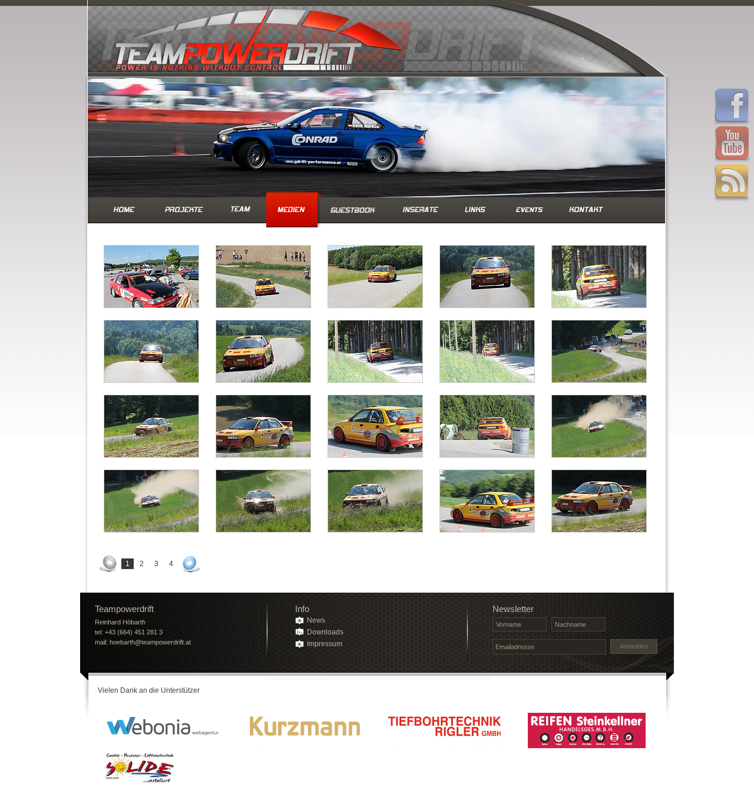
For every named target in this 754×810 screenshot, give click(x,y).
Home (124, 209)
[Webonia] (162, 730)
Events (529, 209)
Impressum (324, 644)
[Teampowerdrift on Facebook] (731, 107)
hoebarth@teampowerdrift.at (150, 642)
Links (475, 209)
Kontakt (585, 209)
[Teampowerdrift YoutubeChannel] (731, 145)
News (316, 620)
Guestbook (355, 209)
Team (239, 209)
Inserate (420, 209)
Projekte (183, 209)
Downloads (325, 632)
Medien (291, 209)
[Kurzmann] (304, 730)
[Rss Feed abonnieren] (731, 182)
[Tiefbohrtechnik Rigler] (445, 730)
